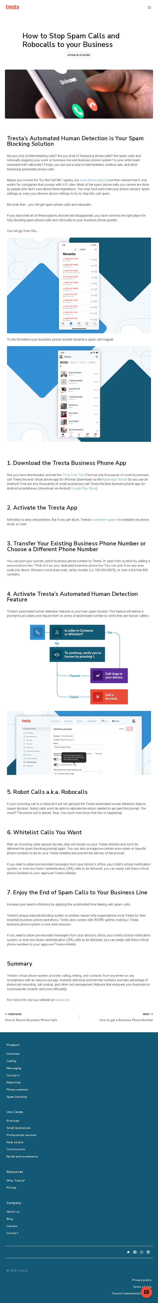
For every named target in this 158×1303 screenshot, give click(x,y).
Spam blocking (17, 1097)
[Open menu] (149, 7)
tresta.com (62, 1000)
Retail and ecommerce (22, 1156)
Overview (13, 1054)
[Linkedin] (148, 1252)
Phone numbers (17, 1090)
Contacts (13, 1075)
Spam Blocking (78, 55)
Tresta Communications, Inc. (131, 1293)
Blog (10, 1219)
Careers (12, 1226)
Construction (16, 1149)
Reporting (14, 1082)
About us (13, 1212)
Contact (12, 1233)
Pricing (11, 1188)
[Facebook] (135, 1252)
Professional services (21, 1135)
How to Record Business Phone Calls (31, 1017)
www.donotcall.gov (93, 180)
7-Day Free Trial (73, 475)
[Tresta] (12, 6)
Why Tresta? (16, 1181)
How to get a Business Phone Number (126, 1017)
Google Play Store (83, 488)
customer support (105, 519)
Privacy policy (141, 1280)
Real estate (15, 1142)
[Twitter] (128, 1252)
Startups (13, 1121)
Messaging (14, 1068)
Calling (11, 1061)
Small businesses (19, 1128)
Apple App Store (114, 479)
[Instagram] (141, 1252)
